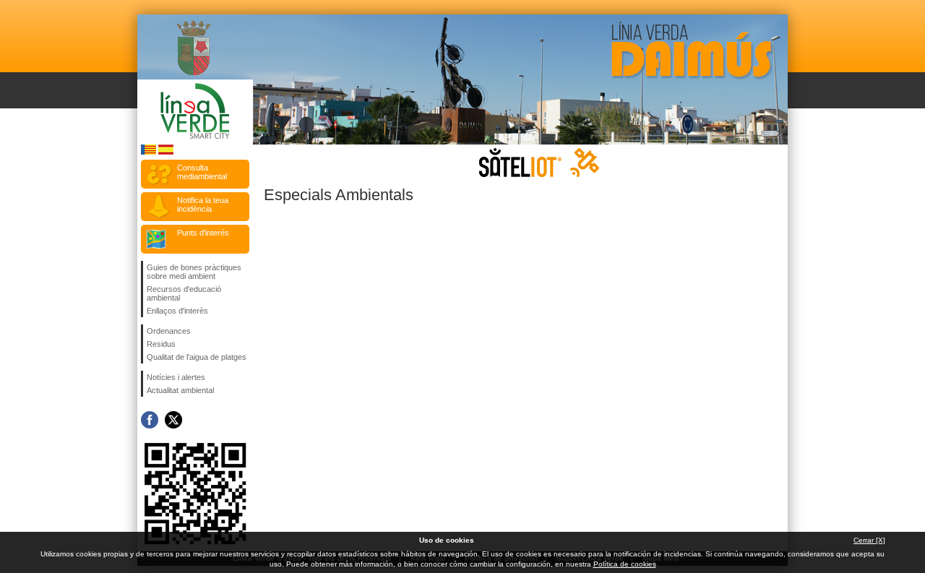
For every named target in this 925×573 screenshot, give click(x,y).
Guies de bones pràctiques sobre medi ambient (194, 271)
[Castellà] (165, 152)
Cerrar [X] (869, 540)
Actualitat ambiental (180, 390)
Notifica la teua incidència (202, 204)
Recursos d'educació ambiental (184, 293)
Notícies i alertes (176, 377)
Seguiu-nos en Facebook (149, 419)
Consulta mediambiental (202, 172)
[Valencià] (148, 152)
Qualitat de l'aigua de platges (196, 357)
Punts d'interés (203, 232)
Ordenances (169, 331)
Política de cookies (624, 564)
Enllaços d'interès (177, 310)
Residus (161, 344)
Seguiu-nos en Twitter (173, 419)
